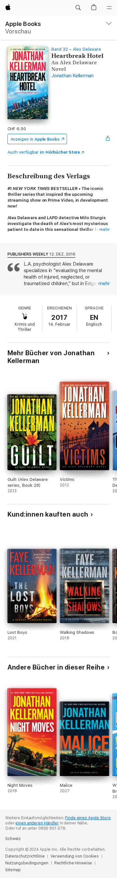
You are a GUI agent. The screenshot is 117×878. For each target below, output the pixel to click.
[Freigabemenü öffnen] (107, 139)
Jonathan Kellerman (72, 76)
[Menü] (109, 8)
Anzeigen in (35, 139)
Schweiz (13, 838)
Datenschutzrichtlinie (25, 856)
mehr (104, 229)
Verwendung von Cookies (74, 856)
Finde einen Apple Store (87, 818)
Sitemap (13, 870)
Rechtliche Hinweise (73, 863)
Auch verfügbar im (43, 152)
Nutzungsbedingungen (26, 863)
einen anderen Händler (36, 823)
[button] (78, 8)
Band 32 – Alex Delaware (76, 49)
